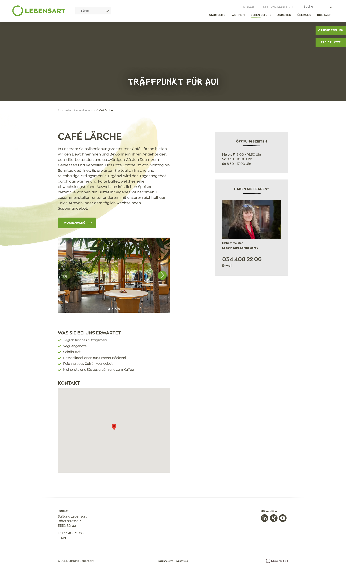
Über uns (304, 15)
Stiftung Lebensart (278, 6)
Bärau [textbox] (85, 11)
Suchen (331, 7)
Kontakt (324, 15)
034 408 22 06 (242, 259)
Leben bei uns (261, 15)
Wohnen (238, 15)
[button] (162, 275)
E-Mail (227, 266)
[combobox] (93, 10)
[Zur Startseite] (38, 10)
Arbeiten (284, 15)
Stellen (249, 6)
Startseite (217, 15)
